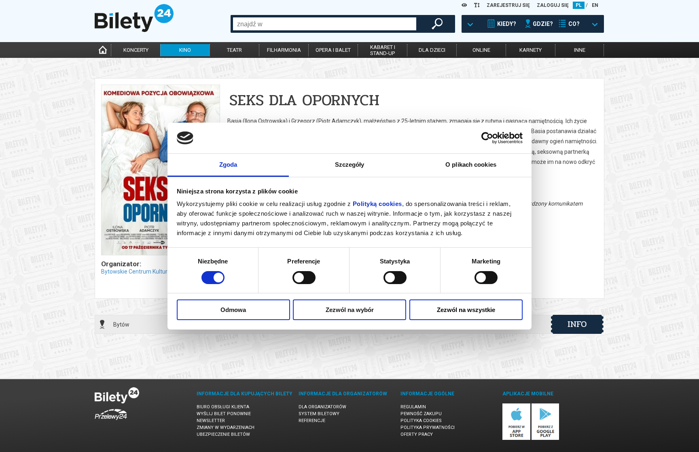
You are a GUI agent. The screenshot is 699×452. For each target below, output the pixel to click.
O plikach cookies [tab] (470, 164)
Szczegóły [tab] (349, 164)
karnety (530, 50)
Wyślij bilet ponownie (224, 413)
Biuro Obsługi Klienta (223, 407)
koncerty (135, 50)
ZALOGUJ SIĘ (553, 5)
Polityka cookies (421, 420)
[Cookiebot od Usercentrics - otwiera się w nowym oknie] (487, 138)
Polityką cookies (377, 203)
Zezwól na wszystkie (466, 309)
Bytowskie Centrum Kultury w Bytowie (149, 271)
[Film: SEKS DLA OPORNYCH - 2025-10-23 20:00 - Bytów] (160, 171)
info (577, 324)
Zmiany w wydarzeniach (225, 427)
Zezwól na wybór (350, 309)
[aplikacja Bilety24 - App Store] (516, 438)
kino (185, 50)
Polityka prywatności (427, 427)
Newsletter (211, 420)
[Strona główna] (134, 30)
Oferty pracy (416, 434)
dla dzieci (432, 50)
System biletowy (319, 413)
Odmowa (233, 309)
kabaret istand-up (382, 50)
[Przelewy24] (111, 421)
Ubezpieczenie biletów (223, 434)
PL (579, 5)
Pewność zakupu (421, 413)
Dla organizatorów (322, 407)
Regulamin (413, 407)
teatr (234, 50)
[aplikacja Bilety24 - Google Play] (545, 438)
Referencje (312, 420)
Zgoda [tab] (228, 164)
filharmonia (284, 50)
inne (579, 50)
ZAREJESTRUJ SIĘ (508, 5)
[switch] (304, 277)
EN (595, 5)
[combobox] (325, 24)
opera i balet (333, 50)
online (481, 50)
